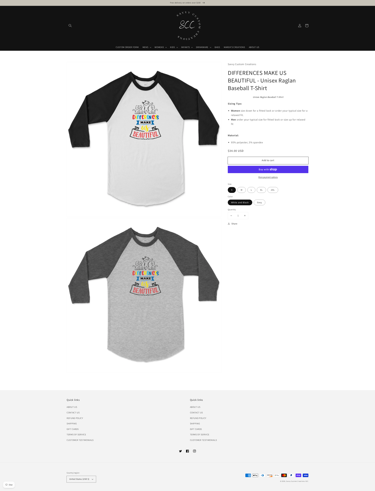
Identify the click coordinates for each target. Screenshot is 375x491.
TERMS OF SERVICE (76, 434)
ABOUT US (72, 406)
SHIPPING (72, 423)
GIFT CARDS (73, 429)
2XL (273, 189)
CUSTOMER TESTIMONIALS (80, 440)
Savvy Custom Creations (295, 481)
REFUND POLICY (75, 418)
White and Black (240, 202)
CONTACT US (73, 412)
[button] (70, 25)
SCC (306, 481)
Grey (259, 202)
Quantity (232, 209)
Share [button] (234, 223)
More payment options (268, 177)
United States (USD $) (79, 479)
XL (261, 189)
